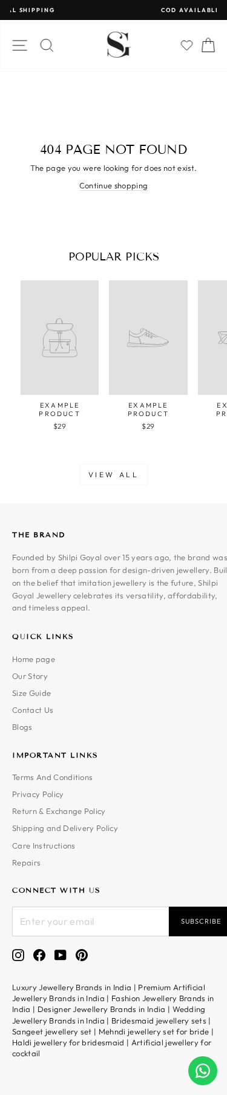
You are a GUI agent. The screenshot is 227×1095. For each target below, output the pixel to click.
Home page (33, 659)
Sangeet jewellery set (52, 1031)
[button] (187, 45)
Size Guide (31, 693)
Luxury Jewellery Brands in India (71, 987)
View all (113, 474)
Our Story (30, 676)
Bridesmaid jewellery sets (158, 1020)
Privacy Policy (38, 794)
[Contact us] (202, 1070)
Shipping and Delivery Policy (65, 828)
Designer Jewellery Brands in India (102, 1009)
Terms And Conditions (52, 777)
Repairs (26, 862)
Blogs (22, 727)
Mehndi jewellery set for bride (154, 1031)
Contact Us (32, 710)
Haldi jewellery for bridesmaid (68, 1042)
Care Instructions (43, 845)
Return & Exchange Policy (59, 811)
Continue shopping (113, 185)
